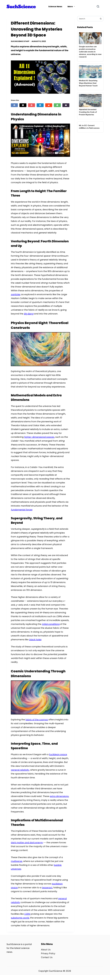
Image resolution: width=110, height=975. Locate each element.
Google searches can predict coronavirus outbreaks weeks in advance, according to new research (90, 51)
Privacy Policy (48, 953)
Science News (55, 6)
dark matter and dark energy (27, 842)
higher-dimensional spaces (39, 436)
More (70, 6)
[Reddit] (48, 105)
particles (15, 294)
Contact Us (46, 957)
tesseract (47, 887)
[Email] (65, 105)
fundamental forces (21, 509)
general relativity (20, 769)
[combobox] (87, 18)
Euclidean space (58, 754)
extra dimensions (59, 796)
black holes (35, 639)
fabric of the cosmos (36, 719)
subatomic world (20, 917)
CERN (27, 913)
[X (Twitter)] (22, 105)
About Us (45, 949)
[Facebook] (14, 105)
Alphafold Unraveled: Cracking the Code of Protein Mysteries (88, 112)
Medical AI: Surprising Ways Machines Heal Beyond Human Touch (88, 83)
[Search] (98, 6)
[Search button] (100, 18)
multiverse (16, 861)
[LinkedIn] (40, 105)
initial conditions (51, 624)
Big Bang (29, 313)
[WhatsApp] (57, 105)
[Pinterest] (31, 105)
